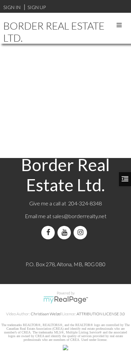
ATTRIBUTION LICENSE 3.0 (101, 313)
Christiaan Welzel (46, 313)
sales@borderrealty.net (79, 216)
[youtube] (65, 232)
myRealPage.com (65, 300)
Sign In (11, 7)
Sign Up (37, 7)
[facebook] (49, 232)
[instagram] (82, 232)
